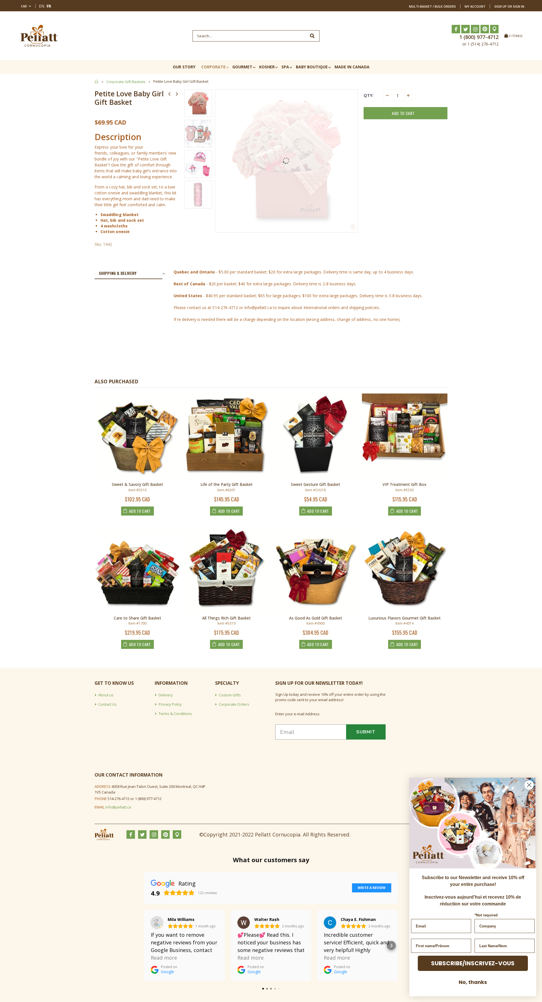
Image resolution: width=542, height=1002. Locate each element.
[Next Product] (177, 93)
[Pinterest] (484, 29)
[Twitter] (465, 29)
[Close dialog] (529, 785)
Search (312, 36)
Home (97, 81)
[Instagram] (475, 29)
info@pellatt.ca (118, 807)
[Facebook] (456, 29)
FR (49, 6)
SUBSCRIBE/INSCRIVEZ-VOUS (473, 963)
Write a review (372, 887)
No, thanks (473, 982)
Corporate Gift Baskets (126, 81)
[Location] (494, 29)
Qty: (368, 95)
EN (41, 6)
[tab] (128, 273)
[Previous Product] (169, 93)
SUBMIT (365, 732)
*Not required (486, 915)
